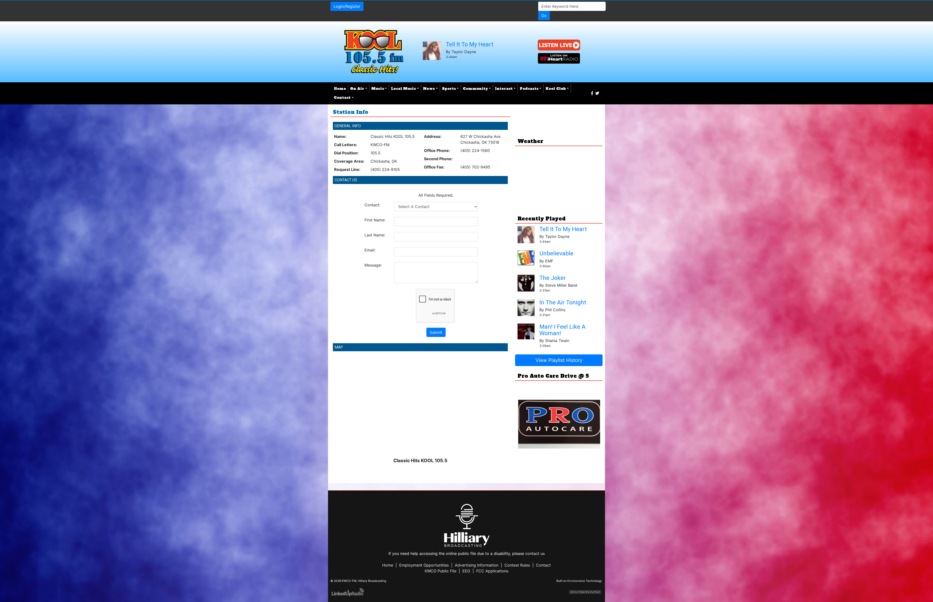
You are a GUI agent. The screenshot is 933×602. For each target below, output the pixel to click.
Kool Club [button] (555, 88)
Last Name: (374, 235)
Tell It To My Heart (469, 44)
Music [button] (377, 88)
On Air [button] (357, 88)
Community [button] (475, 88)
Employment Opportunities (424, 565)
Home (340, 88)
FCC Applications (492, 571)
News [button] (429, 88)
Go (544, 15)
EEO (466, 571)
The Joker (552, 278)
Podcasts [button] (529, 88)
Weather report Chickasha (559, 201)
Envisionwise (576, 581)
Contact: (372, 204)
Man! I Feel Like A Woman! (562, 329)
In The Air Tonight (562, 302)
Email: (369, 250)
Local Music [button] (403, 88)
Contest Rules (517, 565)
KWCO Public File (440, 571)
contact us (535, 553)
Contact (543, 565)
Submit (436, 332)
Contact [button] (342, 97)
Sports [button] (449, 88)
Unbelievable (556, 253)
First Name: (374, 219)
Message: (373, 265)
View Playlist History (559, 360)
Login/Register (347, 6)
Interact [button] (504, 88)
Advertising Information (476, 565)
